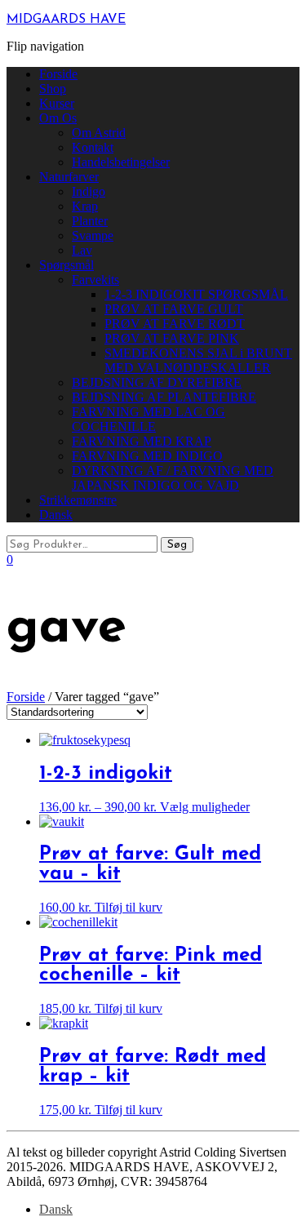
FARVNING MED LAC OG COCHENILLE (148, 419)
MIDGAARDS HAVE (66, 19)
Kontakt (92, 147)
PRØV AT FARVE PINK (171, 338)
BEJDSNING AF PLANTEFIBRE (164, 397)
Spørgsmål (66, 265)
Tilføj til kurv (128, 907)
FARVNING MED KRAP (141, 441)
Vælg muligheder (205, 807)
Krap (85, 206)
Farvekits (95, 279)
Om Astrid (99, 133)
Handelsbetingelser (121, 162)
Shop (52, 88)
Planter (90, 221)
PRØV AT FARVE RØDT (174, 324)
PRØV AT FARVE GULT (173, 309)
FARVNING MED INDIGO (147, 456)
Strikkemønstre (78, 500)
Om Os (58, 118)
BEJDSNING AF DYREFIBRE (157, 382)
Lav (82, 250)
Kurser (56, 103)
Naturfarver (69, 177)
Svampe (92, 235)
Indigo (88, 191)
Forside (58, 74)
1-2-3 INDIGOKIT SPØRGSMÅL (196, 294)
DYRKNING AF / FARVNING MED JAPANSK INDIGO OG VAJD (172, 478)
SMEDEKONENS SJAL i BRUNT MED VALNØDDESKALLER (198, 360)
